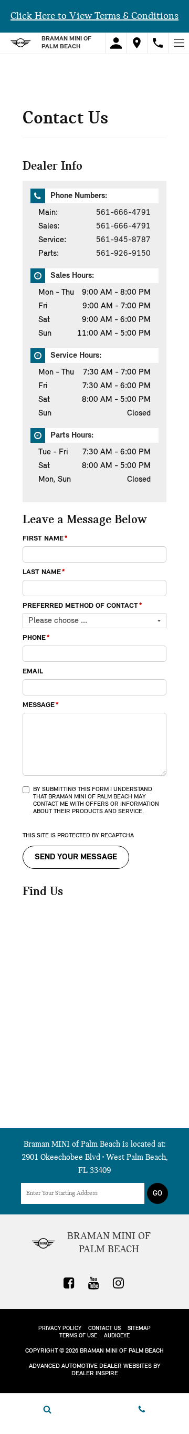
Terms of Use (78, 1336)
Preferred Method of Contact (82, 606)
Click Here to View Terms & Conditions (94, 16)
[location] (136, 42)
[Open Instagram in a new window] (118, 1282)
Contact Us (104, 1329)
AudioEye (117, 1336)
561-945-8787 (123, 240)
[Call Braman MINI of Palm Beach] (157, 42)
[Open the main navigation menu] (178, 43)
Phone (36, 638)
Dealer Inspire (94, 1373)
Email (33, 672)
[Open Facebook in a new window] (69, 1282)
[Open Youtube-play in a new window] (93, 1282)
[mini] (20, 43)
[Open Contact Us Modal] (141, 1409)
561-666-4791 (123, 213)
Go (157, 1193)
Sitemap (139, 1329)
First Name (45, 539)
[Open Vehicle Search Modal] (47, 1409)
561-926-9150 (123, 254)
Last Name (44, 572)
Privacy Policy (59, 1329)
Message (41, 705)
